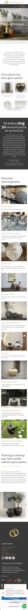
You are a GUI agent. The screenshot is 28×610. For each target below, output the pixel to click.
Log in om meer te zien (14, 164)
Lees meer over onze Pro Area (10, 466)
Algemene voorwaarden (9, 554)
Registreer (14, 160)
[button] (2, 6)
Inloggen (22, 6)
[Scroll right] (25, 505)
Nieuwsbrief (5, 549)
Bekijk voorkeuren (14, 606)
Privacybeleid (6, 552)
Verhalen (4, 551)
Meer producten (13, 109)
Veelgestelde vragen (8, 547)
